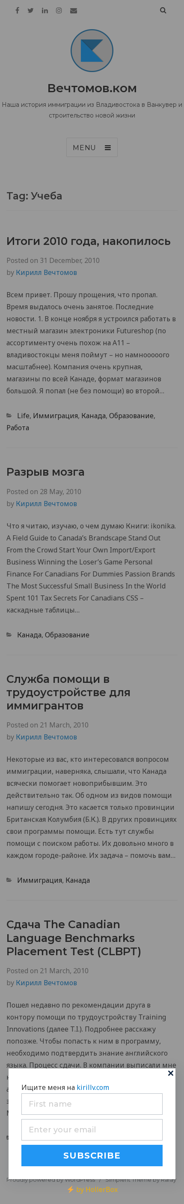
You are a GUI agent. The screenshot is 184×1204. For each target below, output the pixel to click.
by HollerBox (95, 1189)
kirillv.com (93, 1087)
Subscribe (92, 1155)
